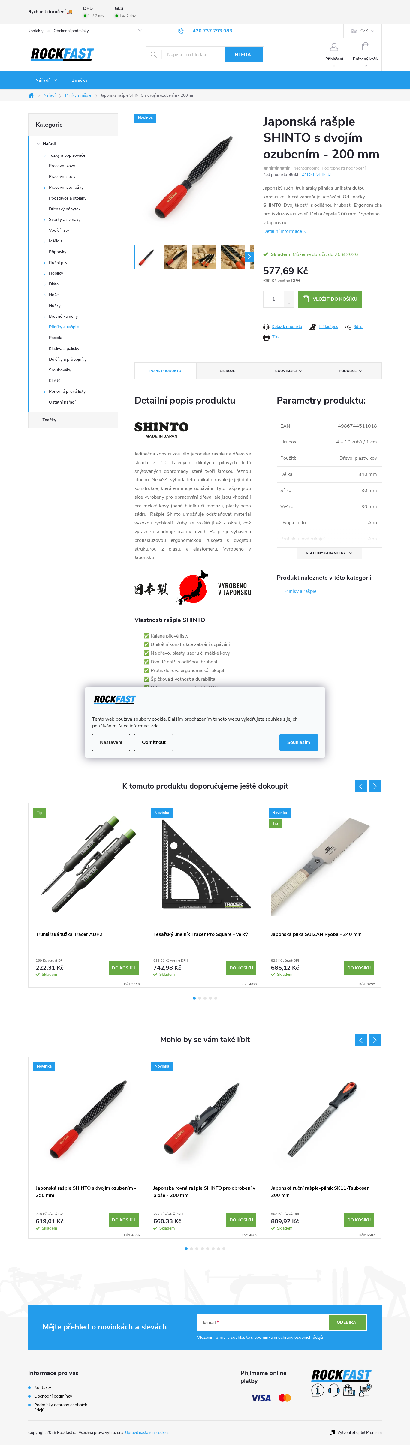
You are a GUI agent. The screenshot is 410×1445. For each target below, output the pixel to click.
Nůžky (55, 305)
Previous (361, 786)
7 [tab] (218, 1248)
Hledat (244, 54)
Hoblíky (56, 273)
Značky (49, 420)
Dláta (54, 284)
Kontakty (36, 31)
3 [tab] (205, 998)
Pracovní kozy (62, 166)
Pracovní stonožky (66, 187)
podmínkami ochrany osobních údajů (288, 1337)
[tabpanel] (87, 895)
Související (286, 370)
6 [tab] (213, 1248)
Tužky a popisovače (67, 155)
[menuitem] (46, 80)
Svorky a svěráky (64, 219)
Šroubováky (60, 370)
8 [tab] (223, 1248)
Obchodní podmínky (71, 31)
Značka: (316, 174)
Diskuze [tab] (227, 370)
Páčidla (55, 338)
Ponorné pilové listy (67, 391)
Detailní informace (282, 231)
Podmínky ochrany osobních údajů (60, 1407)
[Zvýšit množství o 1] (289, 295)
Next (375, 786)
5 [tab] (215, 998)
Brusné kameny (63, 316)
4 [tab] (210, 998)
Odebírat (347, 1322)
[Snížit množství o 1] (289, 303)
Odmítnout (154, 742)
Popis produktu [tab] (165, 370)
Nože (54, 295)
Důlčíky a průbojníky (67, 359)
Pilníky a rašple (64, 327)
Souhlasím (298, 742)
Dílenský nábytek (64, 209)
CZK (364, 31)
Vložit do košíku (335, 299)
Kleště (54, 380)
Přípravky (57, 252)
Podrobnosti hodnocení (344, 168)
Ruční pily (58, 263)
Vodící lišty (59, 230)
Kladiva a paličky (64, 348)
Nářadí (49, 143)
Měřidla (55, 241)
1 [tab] (194, 998)
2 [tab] (199, 998)
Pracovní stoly (62, 176)
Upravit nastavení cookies (147, 1432)
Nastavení (111, 742)
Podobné (348, 370)
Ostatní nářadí (62, 402)
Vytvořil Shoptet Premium (359, 1432)
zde (154, 725)
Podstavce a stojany (67, 198)
